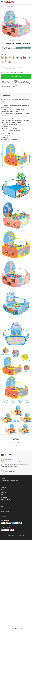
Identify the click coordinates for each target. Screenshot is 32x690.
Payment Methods (5, 509)
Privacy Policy (4, 497)
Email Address (7, 590)
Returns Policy (4, 514)
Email (5, 578)
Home (2, 6)
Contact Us (3, 492)
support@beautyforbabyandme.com (9, 480)
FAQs (2, 506)
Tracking (3, 516)
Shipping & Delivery (5, 511)
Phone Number (7, 596)
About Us (3, 489)
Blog (2, 494)
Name (5, 584)
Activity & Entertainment (10, 6)
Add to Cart (16, 77)
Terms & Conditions (5, 499)
